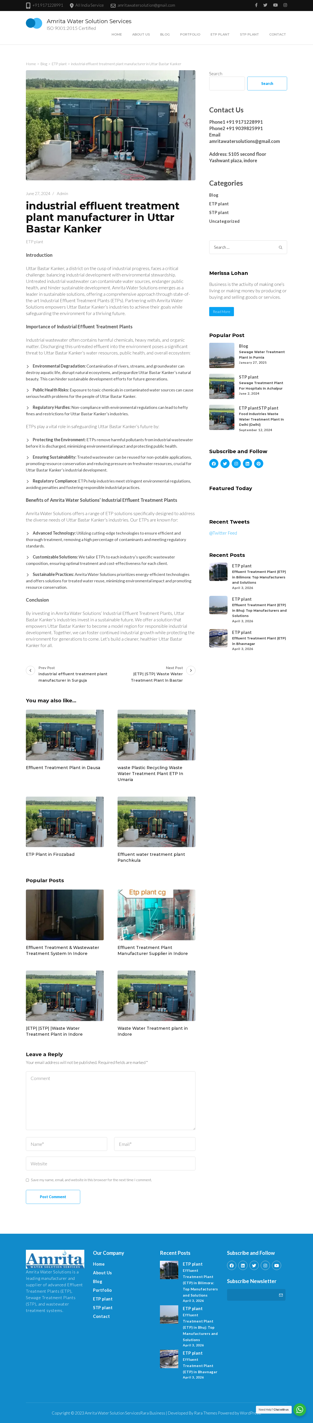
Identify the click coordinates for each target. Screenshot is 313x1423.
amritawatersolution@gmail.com (146, 5)
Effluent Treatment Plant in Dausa (63, 767)
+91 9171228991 (47, 5)
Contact (277, 34)
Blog (165, 34)
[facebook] (213, 463)
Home (117, 34)
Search (215, 73)
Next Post (157, 674)
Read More (221, 312)
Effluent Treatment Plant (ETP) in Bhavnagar (200, 1365)
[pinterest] (258, 463)
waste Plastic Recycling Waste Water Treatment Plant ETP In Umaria (150, 773)
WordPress (250, 1412)
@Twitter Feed (223, 533)
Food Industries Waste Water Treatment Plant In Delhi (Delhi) (261, 419)
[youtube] (276, 1265)
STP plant (249, 34)
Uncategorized (224, 221)
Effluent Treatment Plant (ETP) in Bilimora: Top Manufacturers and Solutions (259, 577)
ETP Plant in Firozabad (50, 854)
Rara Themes (205, 1412)
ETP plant (220, 34)
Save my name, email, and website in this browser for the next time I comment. (91, 1179)
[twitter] (225, 463)
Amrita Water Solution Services (89, 21)
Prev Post (72, 674)
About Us (141, 34)
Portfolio (190, 34)
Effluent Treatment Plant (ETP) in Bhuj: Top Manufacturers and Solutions (259, 610)
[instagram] (236, 463)
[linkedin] (247, 463)
